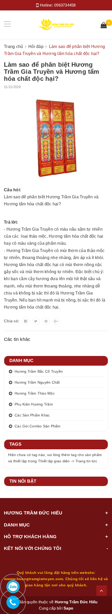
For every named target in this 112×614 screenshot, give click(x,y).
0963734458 (65, 5)
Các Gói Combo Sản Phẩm (38, 426)
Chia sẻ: (11, 321)
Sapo (68, 608)
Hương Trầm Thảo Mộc (35, 393)
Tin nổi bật (22, 481)
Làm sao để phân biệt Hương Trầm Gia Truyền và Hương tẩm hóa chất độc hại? (51, 71)
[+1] (56, 321)
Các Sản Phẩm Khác (32, 415)
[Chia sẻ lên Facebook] (25, 321)
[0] (104, 25)
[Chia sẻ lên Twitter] (36, 321)
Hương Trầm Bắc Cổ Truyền (39, 371)
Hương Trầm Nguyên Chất (37, 382)
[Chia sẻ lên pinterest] (46, 321)
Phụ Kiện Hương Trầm (34, 404)
